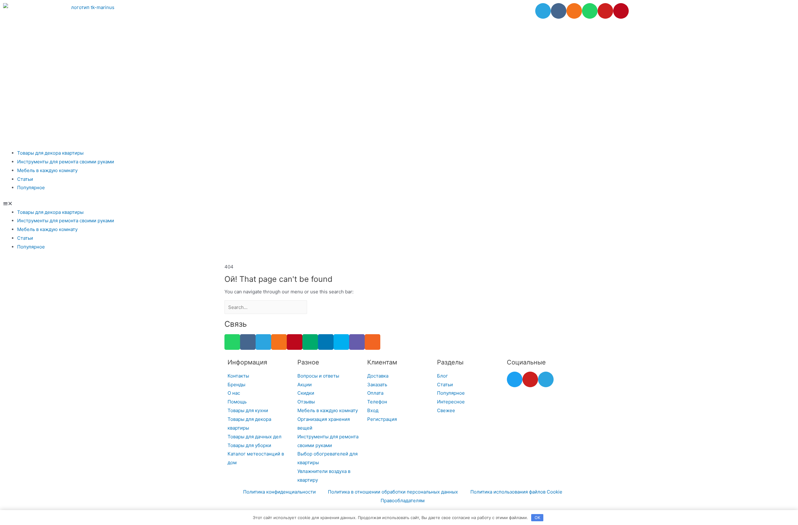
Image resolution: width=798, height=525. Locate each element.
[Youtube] (605, 11)
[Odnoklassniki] (574, 11)
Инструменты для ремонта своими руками (65, 162)
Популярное (31, 187)
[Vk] (558, 11)
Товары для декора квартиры (50, 153)
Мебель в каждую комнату (47, 170)
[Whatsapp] (590, 11)
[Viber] (357, 342)
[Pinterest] (621, 11)
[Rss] (372, 342)
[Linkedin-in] (326, 342)
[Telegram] (543, 11)
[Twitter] (514, 379)
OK (537, 517)
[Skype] (341, 342)
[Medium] (310, 342)
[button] (399, 203)
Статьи (25, 179)
